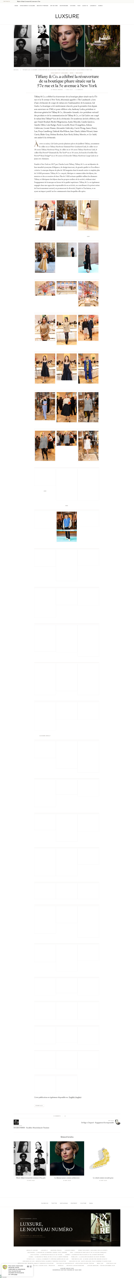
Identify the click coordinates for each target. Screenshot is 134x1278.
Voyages (72, 5)
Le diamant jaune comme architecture (67, 1178)
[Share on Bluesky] (79, 1116)
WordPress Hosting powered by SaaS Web (67, 1270)
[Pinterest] (68, 22)
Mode (16, 5)
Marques (60, 1265)
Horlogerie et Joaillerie (27, 5)
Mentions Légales (56, 1250)
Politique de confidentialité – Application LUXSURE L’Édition (75, 1263)
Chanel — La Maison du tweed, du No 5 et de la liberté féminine (48, 1257)
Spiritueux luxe (111, 1263)
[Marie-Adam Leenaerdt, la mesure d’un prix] (31, 46)
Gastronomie (64, 5)
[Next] (15, 1)
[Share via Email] (80, 1116)
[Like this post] (66, 1116)
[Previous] (13, 1)
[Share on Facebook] (68, 1116)
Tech (78, 5)
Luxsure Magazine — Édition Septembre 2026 (101, 1265)
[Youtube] (70, 22)
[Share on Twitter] (70, 1116)
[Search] (119, 5)
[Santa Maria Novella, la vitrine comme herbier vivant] (102, 46)
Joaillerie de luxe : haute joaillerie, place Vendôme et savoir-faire (90, 1261)
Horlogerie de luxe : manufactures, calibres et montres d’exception (44, 1261)
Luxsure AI (93, 5)
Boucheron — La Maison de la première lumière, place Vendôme (47, 1252)
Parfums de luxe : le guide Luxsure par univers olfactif (89, 1259)
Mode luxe (100, 1263)
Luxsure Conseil (70, 1250)
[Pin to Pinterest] (72, 1116)
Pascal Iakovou (94, 64)
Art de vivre (54, 5)
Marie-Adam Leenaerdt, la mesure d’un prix (30, 1)
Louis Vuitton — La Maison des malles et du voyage (46, 1254)
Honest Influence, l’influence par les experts (92, 1250)
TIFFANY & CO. (39, 1105)
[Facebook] (60, 22)
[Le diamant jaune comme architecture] (67, 46)
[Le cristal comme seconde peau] (103, 1158)
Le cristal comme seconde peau (103, 1178)
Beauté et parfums (42, 5)
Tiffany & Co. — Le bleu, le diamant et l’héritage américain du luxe (47, 1259)
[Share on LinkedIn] (73, 1116)
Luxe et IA (85, 5)
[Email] (73, 22)
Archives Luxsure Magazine (75, 1265)
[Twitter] (63, 22)
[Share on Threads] (77, 1116)
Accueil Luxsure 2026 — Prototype (44, 1265)
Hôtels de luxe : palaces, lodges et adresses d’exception (36, 1263)
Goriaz (100, 5)
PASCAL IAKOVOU (23, 64)
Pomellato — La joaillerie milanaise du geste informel (88, 1257)
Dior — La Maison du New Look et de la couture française (88, 1252)
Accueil (16, 70)
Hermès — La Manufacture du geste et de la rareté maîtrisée (84, 1254)
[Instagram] (65, 22)
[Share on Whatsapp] (75, 1116)
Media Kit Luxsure (32, 1250)
